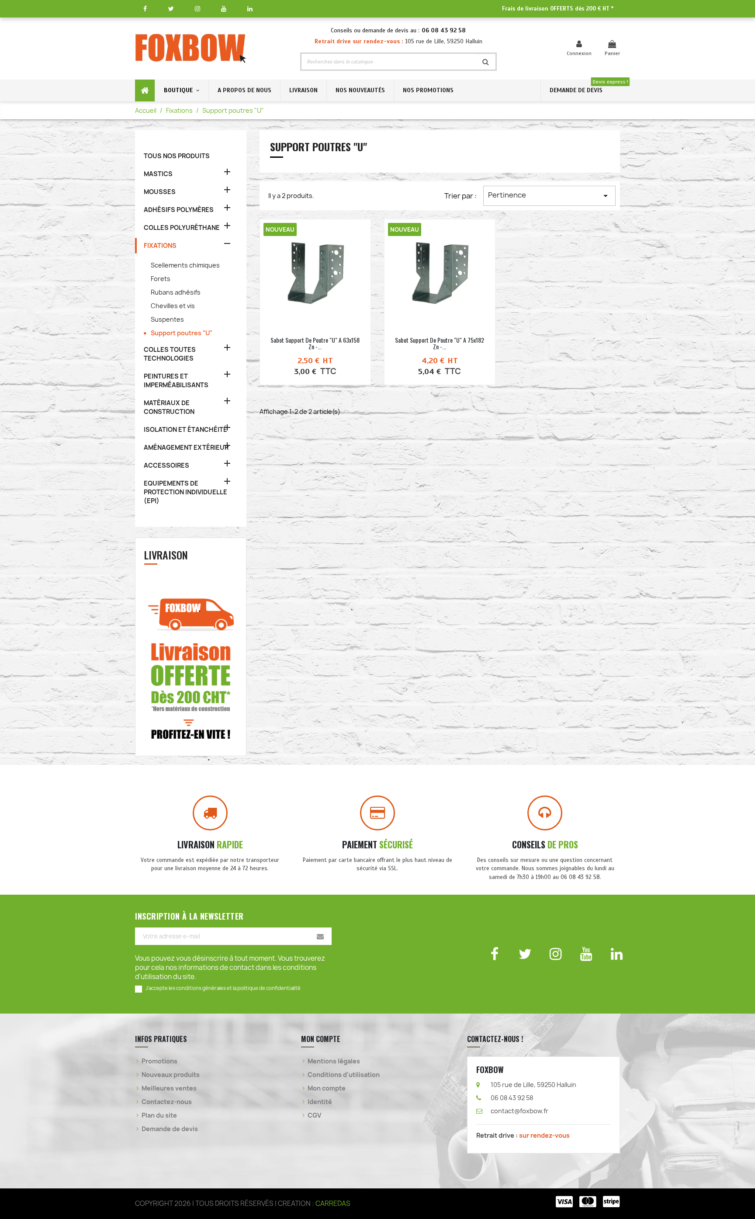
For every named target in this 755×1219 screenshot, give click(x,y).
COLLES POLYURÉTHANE (182, 227)
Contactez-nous (167, 1101)
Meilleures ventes (169, 1088)
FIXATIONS (160, 245)
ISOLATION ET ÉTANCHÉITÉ (185, 429)
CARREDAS (332, 1203)
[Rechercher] (485, 61)
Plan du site (159, 1115)
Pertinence (549, 195)
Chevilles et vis (173, 306)
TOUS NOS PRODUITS (177, 156)
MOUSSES (160, 192)
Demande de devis (170, 1129)
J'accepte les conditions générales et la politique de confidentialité (223, 988)
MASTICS (158, 174)
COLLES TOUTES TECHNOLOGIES (170, 353)
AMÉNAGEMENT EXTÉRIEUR (186, 447)
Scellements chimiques (185, 265)
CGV (314, 1115)
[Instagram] (197, 9)
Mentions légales (334, 1061)
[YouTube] (223, 9)
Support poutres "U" (181, 333)
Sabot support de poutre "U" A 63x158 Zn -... (315, 343)
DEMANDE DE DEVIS (576, 90)
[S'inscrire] (320, 936)
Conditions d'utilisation (344, 1074)
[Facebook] (145, 9)
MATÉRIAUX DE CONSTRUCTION (169, 407)
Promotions (159, 1061)
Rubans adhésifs (176, 292)
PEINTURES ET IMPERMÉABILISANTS (176, 380)
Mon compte (327, 1088)
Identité (320, 1101)
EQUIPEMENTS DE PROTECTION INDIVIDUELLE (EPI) (185, 492)
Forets (160, 278)
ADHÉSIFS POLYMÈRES (179, 209)
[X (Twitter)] (171, 9)
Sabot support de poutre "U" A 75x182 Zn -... (439, 343)
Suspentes (167, 319)
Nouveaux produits (171, 1074)
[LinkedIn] (250, 9)
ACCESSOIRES (166, 465)
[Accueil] (145, 90)
